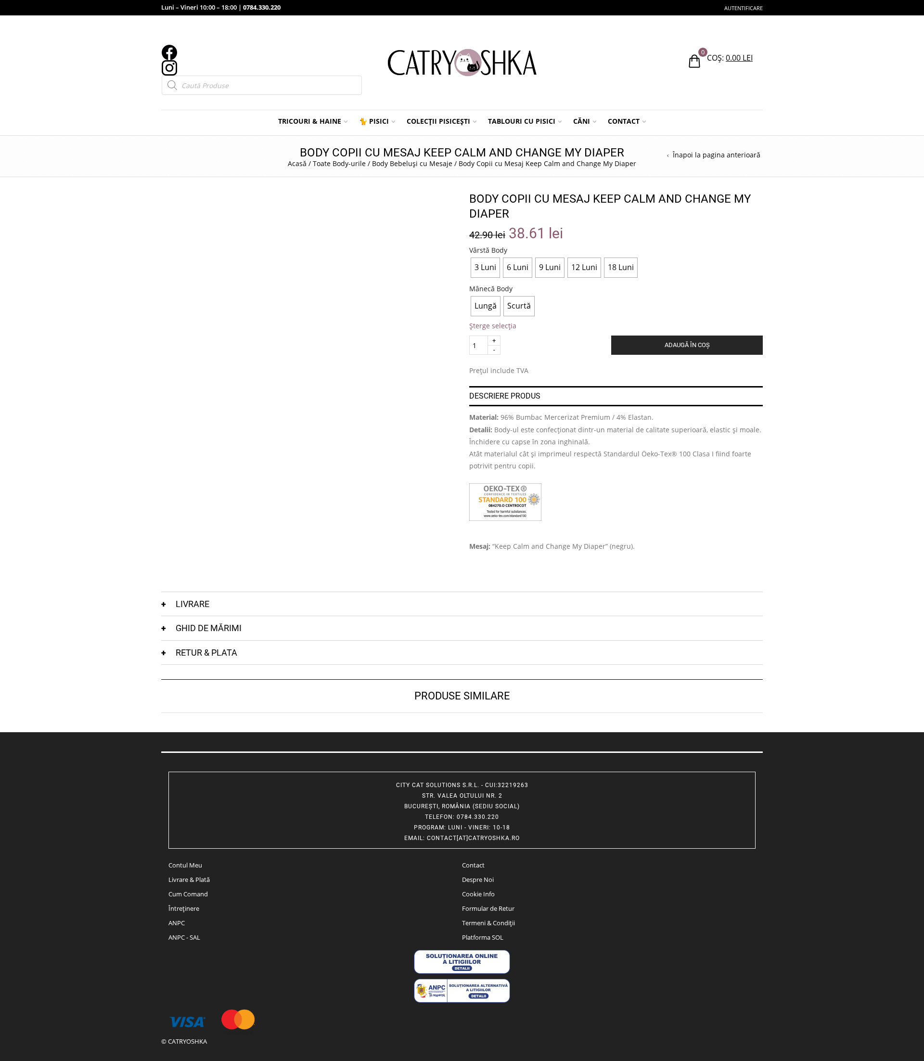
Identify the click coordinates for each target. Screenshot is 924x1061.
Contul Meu (185, 865)
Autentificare (743, 8)
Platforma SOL (482, 937)
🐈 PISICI (374, 121)
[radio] (485, 267)
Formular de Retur (488, 908)
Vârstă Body (488, 250)
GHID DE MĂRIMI (209, 628)
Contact (473, 865)
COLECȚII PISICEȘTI (438, 121)
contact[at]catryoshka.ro (473, 838)
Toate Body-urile (339, 163)
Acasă (297, 163)
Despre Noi (478, 879)
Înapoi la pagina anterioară (716, 155)
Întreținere (183, 908)
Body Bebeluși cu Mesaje (412, 163)
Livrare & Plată (189, 879)
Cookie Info (478, 894)
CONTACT (624, 121)
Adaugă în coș (687, 345)
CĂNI (581, 121)
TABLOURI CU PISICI (521, 121)
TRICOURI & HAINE (309, 121)
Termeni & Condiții (488, 923)
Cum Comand (188, 894)
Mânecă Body (491, 288)
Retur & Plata (206, 652)
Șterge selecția (492, 325)
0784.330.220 (262, 7)
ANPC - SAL (184, 937)
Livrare (192, 604)
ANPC (176, 923)
